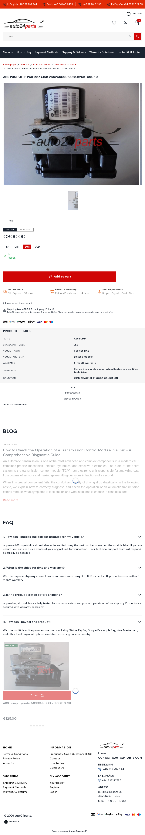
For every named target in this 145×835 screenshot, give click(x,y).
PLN (7, 246)
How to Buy (57, 763)
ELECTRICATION (41, 64)
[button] (137, 36)
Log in (53, 792)
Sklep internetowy (68, 831)
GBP (17, 246)
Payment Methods (14, 787)
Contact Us (57, 767)
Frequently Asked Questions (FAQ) (71, 754)
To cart (34, 695)
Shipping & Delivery (15, 782)
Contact (55, 758)
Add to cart (62, 276)
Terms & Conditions (15, 754)
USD (37, 246)
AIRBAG (24, 64)
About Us (9, 763)
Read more (10, 500)
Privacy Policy (11, 758)
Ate (11, 220)
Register (55, 787)
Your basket (57, 782)
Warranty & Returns (15, 792)
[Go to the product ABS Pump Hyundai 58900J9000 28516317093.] (37, 666)
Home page (9, 64)
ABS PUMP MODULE (65, 64)
